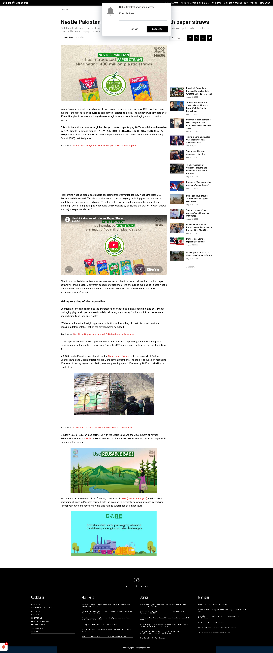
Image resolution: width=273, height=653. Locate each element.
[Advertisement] (114, 171)
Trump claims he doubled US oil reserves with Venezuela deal (198, 140)
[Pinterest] (136, 586)
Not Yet (134, 29)
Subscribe (157, 29)
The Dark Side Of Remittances (153, 638)
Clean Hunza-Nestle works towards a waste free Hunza (102, 427)
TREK (88, 438)
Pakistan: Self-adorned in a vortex (212, 604)
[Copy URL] (209, 38)
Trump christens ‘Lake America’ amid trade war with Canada (197, 213)
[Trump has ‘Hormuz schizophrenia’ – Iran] (177, 155)
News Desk (68, 37)
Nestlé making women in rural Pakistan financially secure (103, 334)
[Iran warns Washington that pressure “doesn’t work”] (177, 186)
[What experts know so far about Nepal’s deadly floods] (177, 256)
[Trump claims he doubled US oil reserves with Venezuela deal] (177, 140)
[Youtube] (146, 586)
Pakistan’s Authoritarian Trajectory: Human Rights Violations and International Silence (162, 632)
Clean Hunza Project (119, 356)
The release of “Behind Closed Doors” (214, 633)
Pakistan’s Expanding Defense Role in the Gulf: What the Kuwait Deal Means (199, 91)
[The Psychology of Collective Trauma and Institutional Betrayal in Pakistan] (177, 168)
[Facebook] (190, 38)
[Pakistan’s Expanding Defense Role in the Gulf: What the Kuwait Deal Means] (177, 92)
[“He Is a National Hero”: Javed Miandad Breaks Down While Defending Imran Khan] (177, 106)
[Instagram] (131, 586)
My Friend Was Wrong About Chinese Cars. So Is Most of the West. (165, 619)
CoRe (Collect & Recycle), (134, 498)
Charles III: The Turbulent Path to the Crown (217, 628)
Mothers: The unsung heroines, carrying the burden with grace (222, 610)
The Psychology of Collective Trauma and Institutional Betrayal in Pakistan (163, 605)
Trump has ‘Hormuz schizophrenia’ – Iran (99, 624)
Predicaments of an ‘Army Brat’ (211, 623)
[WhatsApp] (203, 38)
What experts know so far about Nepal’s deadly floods (105, 636)
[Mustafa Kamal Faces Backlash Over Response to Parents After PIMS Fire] (177, 228)
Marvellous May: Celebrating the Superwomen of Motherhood (218, 617)
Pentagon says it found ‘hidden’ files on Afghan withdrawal (197, 199)
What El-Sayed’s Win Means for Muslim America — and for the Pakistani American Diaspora (164, 625)
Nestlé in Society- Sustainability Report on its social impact (104, 145)
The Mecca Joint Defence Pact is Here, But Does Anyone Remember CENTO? (163, 612)
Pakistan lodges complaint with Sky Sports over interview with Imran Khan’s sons (106, 619)
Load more (190, 267)
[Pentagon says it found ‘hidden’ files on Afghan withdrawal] (177, 199)
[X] (196, 38)
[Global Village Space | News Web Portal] (15, 3)
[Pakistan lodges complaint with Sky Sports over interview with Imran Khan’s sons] (177, 123)
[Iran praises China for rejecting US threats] (177, 241)
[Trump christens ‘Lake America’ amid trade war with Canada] (177, 214)
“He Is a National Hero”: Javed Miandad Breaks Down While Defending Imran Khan (107, 612)
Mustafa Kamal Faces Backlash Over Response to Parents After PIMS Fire (199, 227)
